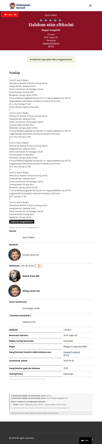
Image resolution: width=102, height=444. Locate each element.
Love (11, 14)
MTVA (51, 46)
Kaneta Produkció (51, 43)
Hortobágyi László (31, 308)
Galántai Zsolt (29, 322)
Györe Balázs (29, 237)
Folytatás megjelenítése (22, 222)
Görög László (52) (31, 254)
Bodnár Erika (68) (31, 276)
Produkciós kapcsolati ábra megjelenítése (51, 59)
